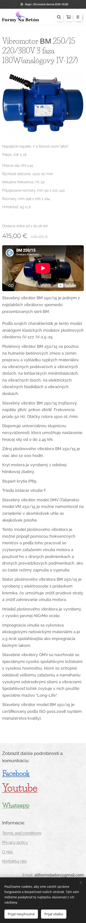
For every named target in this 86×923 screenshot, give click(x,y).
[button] (59, 17)
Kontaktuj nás (14, 861)
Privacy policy (15, 842)
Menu (78, 17)
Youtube (19, 788)
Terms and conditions (21, 833)
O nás (7, 852)
